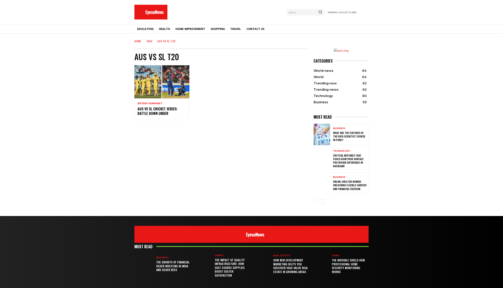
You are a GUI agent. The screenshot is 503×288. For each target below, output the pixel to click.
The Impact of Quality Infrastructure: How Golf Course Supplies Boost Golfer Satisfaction (230, 267)
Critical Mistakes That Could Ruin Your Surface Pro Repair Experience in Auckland (348, 160)
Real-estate (281, 256)
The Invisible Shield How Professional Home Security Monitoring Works (348, 266)
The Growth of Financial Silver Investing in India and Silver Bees (173, 266)
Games (219, 255)
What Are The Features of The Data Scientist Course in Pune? (349, 136)
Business (339, 128)
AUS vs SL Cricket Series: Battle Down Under (157, 111)
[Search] (320, 12)
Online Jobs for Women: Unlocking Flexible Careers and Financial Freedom (349, 185)
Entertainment (150, 103)
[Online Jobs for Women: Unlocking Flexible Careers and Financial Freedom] (322, 183)
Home (137, 41)
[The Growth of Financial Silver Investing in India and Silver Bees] (145, 264)
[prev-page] (316, 201)
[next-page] (322, 201)
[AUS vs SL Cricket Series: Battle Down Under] (161, 81)
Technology (341, 151)
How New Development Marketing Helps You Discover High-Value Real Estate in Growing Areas (290, 266)
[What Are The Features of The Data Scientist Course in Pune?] (322, 134)
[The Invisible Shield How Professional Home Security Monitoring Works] (321, 264)
